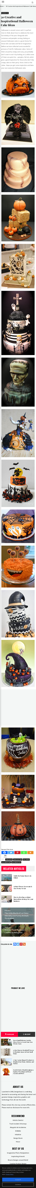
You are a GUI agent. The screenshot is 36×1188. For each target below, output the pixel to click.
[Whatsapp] (24, 852)
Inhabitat (18, 1134)
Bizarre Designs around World (18, 1160)
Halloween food (16, 862)
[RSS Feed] (24, 944)
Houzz (18, 1142)
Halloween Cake (6, 862)
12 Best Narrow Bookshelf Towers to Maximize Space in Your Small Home (23, 1052)
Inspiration (5, 13)
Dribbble (18, 1131)
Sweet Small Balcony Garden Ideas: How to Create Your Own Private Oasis (22, 1042)
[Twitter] (11, 852)
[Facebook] (4, 852)
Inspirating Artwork (18, 1156)
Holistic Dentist (18, 1120)
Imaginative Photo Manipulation (18, 1153)
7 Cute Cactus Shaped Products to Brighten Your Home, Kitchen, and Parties (23, 1061)
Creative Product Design (18, 1164)
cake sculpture (18, 859)
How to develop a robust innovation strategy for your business (23, 899)
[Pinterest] (17, 852)
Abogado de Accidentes (18, 1127)
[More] (30, 852)
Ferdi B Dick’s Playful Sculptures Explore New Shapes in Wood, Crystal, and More (23, 1071)
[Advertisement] (18, 707)
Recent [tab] (27, 1034)
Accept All (18, 1179)
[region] (18, 1176)
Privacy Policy (9, 1174)
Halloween (26, 859)
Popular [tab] (10, 1034)
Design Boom (18, 1138)
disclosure (16, 1107)
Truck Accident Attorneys (18, 1124)
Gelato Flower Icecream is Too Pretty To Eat (23, 887)
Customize (18, 1184)
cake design (9, 859)
